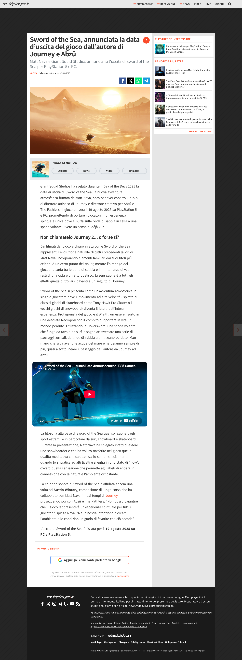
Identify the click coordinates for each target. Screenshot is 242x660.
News (86, 171)
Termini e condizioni (140, 623)
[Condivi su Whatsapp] (138, 81)
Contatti (176, 623)
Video (197, 4)
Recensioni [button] (167, 4)
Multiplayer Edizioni (175, 642)
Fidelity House (138, 642)
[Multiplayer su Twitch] (66, 604)
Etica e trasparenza (160, 623)
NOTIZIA (33, 73)
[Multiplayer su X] (48, 604)
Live (208, 4)
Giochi (219, 4)
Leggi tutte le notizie (200, 131)
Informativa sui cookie (101, 623)
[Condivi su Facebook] (122, 81)
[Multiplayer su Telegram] (60, 604)
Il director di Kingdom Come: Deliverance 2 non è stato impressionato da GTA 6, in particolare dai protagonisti (187, 109)
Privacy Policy (121, 623)
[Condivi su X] (130, 81)
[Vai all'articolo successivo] (4, 330)
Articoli (62, 171)
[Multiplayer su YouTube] (72, 604)
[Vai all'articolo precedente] (238, 330)
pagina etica (123, 575)
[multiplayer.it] (60, 597)
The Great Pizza (155, 642)
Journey (112, 495)
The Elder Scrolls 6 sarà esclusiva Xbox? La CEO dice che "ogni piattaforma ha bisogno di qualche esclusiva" (189, 84)
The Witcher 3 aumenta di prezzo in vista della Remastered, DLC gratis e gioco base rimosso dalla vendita (189, 122)
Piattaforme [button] (145, 4)
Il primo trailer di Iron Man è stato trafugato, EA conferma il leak (188, 71)
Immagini (134, 171)
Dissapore (124, 642)
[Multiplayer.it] (16, 4)
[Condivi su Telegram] (146, 81)
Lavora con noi (189, 623)
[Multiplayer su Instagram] (54, 604)
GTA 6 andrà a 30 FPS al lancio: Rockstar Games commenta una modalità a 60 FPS (186, 97)
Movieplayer (110, 642)
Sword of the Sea (64, 163)
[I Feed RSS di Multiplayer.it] (78, 604)
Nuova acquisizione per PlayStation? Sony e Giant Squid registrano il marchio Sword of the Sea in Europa (188, 49)
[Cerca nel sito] (230, 4)
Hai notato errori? (48, 548)
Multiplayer (96, 642)
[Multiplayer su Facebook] (42, 604)
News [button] (186, 4)
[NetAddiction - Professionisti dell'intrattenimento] (118, 636)
